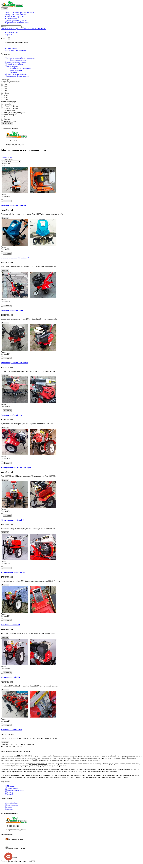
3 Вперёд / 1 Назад (10, 108)
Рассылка (9, 809)
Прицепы (13, 72)
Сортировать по (7, 159)
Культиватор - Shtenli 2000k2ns (13, 205)
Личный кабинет (11, 803)
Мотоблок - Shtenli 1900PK (11, 730)
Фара (5, 117)
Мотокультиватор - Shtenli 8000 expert (16, 467)
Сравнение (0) (6, 157)
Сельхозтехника (11, 19)
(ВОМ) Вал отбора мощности (14, 113)
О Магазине (10, 786)
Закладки (8, 807)
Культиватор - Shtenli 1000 (11, 415)
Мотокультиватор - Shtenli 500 (13, 520)
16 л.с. (5, 97)
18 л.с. (5, 100)
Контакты (9, 792)
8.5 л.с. (6, 93)
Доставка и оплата (12, 788)
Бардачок (7, 119)
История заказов (11, 805)
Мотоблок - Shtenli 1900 (10, 677)
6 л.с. (5, 86)
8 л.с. (5, 91)
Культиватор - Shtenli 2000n (12, 310)
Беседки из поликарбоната (15, 15)
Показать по (5, 164)
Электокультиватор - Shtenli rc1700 (15, 258)
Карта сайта (9, 794)
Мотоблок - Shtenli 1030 (10, 625)
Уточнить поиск (7, 123)
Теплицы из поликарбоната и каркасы (20, 13)
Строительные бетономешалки (17, 23)
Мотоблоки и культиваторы (15, 50)
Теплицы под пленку (18, 60)
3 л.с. (5, 84)
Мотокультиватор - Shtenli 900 (13, 572)
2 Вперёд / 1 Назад (10, 106)
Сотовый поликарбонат (14, 17)
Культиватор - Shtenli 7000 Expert (14, 363)
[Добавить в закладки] (2, 199)
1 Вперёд (7, 104)
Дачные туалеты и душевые (15, 21)
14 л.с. (5, 95)
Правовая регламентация (14, 790)
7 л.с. (5, 88)
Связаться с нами (11, 32)
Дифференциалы (9, 121)
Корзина (8, 35)
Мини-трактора (16, 70)
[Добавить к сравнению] (2, 201)
